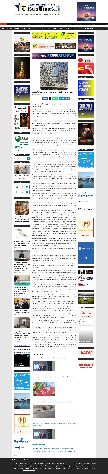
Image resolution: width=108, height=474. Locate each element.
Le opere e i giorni (86, 335)
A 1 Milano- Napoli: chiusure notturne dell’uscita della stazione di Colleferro (22, 243)
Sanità (42, 28)
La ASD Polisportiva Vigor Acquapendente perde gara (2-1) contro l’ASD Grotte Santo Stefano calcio (54, 451)
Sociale (73, 28)
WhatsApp (55, 98)
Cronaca (23, 28)
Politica (30, 28)
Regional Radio (26, 352)
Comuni (54, 28)
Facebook (45, 98)
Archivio (9, 28)
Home (2, 28)
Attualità (16, 28)
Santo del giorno (86, 321)
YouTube (23, 178)
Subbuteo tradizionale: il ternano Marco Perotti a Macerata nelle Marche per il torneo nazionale (42, 24)
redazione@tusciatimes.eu (86, 463)
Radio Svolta (90, 362)
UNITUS (67, 28)
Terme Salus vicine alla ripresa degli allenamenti (74, 24)
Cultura (36, 28)
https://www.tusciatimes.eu (29, 470)
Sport (48, 28)
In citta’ (80, 28)
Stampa (67, 98)
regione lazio (42, 444)
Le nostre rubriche (89, 28)
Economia (61, 28)
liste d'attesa (35, 444)
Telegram (62, 98)
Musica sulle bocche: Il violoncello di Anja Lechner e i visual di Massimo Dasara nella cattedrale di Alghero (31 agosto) (22, 266)
